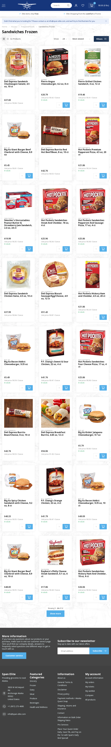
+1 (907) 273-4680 (16, 706)
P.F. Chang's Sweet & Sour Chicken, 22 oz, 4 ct (54, 363)
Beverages (34, 702)
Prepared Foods (28, 26)
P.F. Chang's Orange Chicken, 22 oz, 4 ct (51, 501)
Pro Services (63, 724)
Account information (94, 678)
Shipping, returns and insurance (67, 707)
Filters (99, 39)
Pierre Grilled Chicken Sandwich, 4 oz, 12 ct (89, 82)
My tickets (89, 686)
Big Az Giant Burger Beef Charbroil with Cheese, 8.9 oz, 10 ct (18, 574)
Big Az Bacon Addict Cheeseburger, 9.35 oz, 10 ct (91, 503)
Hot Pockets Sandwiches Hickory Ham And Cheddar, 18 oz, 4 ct (92, 574)
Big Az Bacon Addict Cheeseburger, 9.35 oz (16, 363)
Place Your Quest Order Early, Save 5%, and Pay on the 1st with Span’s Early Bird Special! (69, 733)
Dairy (32, 689)
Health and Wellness (39, 707)
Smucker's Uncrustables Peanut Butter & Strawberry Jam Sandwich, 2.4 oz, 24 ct (18, 224)
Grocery (33, 681)
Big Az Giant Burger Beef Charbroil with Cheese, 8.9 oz (18, 152)
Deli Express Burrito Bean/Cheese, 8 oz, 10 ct (17, 433)
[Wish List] (82, 5)
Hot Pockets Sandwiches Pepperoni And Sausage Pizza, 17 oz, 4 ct (91, 223)
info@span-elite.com (17, 714)
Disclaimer (62, 689)
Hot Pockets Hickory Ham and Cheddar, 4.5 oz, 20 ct (91, 294)
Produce (33, 698)
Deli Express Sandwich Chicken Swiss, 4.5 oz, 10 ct (18, 294)
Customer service (14, 655)
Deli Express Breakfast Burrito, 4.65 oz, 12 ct (53, 433)
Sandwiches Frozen (47, 26)
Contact (61, 713)
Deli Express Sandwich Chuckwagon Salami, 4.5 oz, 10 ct (17, 84)
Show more (55, 613)
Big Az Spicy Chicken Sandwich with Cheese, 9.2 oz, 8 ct (18, 503)
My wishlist (90, 691)
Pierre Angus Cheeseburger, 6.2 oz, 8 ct (54, 82)
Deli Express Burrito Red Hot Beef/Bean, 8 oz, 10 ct (55, 150)
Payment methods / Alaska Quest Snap (69, 700)
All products (90, 699)
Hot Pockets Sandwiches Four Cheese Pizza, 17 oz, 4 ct (92, 364)
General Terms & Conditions (65, 684)
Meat (32, 694)
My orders (89, 682)
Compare (89, 695)
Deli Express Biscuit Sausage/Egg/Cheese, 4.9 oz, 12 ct (54, 296)
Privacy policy (63, 694)
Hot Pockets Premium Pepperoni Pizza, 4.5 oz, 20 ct (92, 152)
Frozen (14, 26)
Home (4, 26)
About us (61, 678)
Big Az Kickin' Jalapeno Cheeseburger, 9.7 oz (90, 433)
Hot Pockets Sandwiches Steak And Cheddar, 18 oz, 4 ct (55, 223)
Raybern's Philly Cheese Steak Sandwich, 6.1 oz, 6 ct (54, 574)
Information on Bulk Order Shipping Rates (69, 719)
